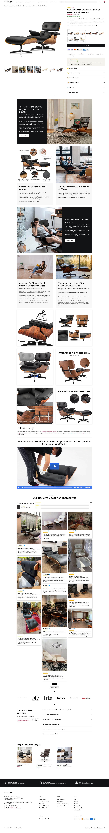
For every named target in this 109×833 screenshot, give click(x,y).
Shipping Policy (60, 801)
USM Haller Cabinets (44, 801)
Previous (4, 69)
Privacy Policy (77, 809)
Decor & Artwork (43, 807)
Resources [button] (53, 1)
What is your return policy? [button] (50, 733)
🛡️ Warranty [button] (70, 87)
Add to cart (86, 45)
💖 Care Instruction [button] (72, 92)
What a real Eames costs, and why (49, 431)
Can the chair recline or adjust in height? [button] (54, 729)
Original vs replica (22, 433)
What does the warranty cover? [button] (51, 724)
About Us (76, 803)
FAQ (75, 799)
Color (68, 29)
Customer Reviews (78, 805)
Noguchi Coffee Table (44, 805)
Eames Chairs (42, 799)
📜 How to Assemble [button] (72, 77)
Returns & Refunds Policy (62, 803)
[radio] (70, 33)
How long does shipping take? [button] (51, 714)
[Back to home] (9, 2)
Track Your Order (60, 799)
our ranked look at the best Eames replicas (76, 433)
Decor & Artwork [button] (29, 1)
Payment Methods (61, 805)
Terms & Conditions (78, 807)
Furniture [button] (19, 1)
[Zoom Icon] (33, 36)
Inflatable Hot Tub (42, 1)
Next (62, 69)
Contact (76, 801)
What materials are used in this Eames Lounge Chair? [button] (57, 709)
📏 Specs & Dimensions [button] (73, 73)
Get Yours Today (24, 135)
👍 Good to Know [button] (72, 68)
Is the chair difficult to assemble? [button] (52, 719)
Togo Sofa (41, 803)
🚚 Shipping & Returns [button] (73, 82)
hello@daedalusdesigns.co (23, 720)
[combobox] (78, 2)
